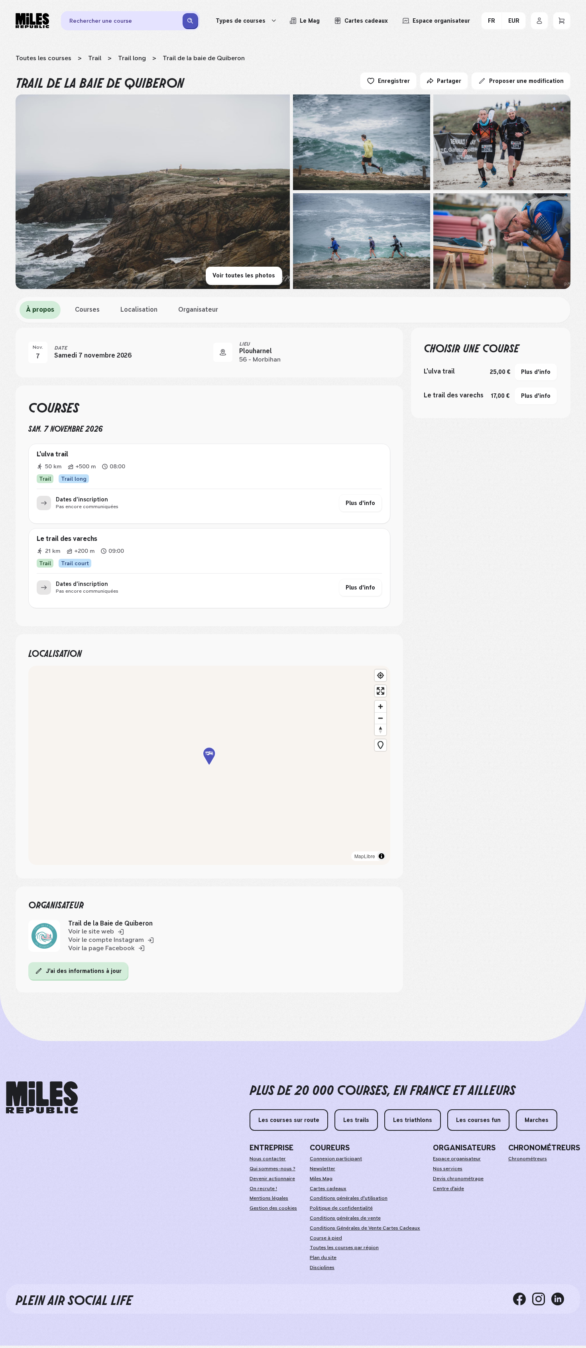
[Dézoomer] (380, 718)
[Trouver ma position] (380, 675)
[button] (209, 765)
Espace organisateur (457, 1158)
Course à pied (326, 1238)
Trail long (132, 58)
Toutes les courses (43, 58)
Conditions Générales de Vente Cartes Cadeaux (365, 1228)
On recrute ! (263, 1188)
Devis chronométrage (458, 1178)
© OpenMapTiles (299, 856)
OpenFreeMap (263, 856)
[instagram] (541, 1299)
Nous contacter (268, 1158)
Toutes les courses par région (344, 1247)
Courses (87, 309)
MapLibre (234, 856)
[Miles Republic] (32, 20)
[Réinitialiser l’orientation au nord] (380, 729)
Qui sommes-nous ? (272, 1168)
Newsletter (322, 1168)
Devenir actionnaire (272, 1178)
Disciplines (322, 1267)
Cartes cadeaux (328, 1188)
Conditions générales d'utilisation (348, 1198)
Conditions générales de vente (345, 1218)
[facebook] (522, 1299)
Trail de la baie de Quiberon (204, 58)
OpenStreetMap (358, 856)
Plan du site (323, 1257)
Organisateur (198, 309)
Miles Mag (321, 1178)
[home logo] (42, 1097)
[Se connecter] (539, 20)
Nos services (447, 1168)
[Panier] (561, 20)
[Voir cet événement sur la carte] (222, 352)
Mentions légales (269, 1198)
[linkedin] (560, 1299)
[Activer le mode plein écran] (380, 691)
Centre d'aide (448, 1188)
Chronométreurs (527, 1158)
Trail (94, 58)
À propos (40, 309)
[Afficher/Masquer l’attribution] (381, 856)
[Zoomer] (380, 706)
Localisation (138, 309)
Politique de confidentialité (341, 1208)
